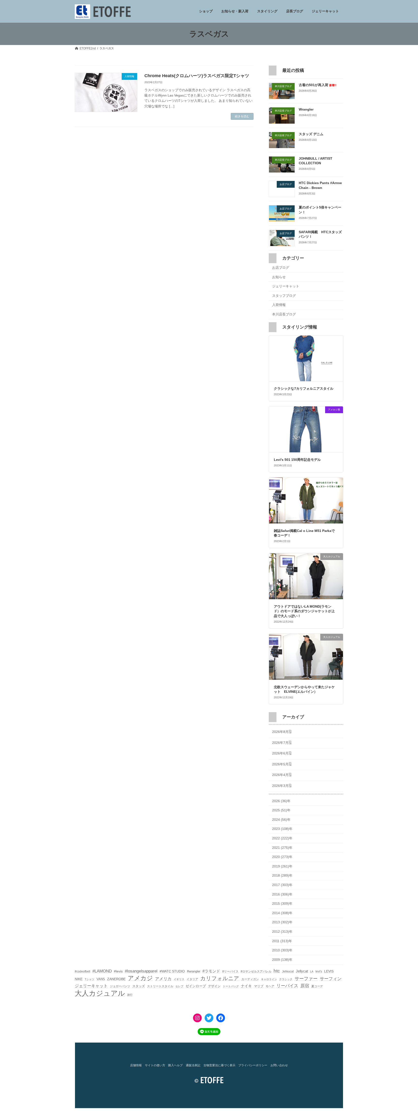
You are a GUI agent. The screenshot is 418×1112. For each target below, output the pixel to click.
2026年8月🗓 (281, 732)
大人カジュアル (100, 993)
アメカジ (140, 978)
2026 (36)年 (281, 801)
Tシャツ (89, 979)
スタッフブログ (284, 296)
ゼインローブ (196, 986)
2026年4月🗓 (281, 775)
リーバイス (287, 985)
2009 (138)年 (282, 960)
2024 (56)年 (281, 819)
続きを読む (242, 116)
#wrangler (193, 971)
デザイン (214, 986)
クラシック (285, 979)
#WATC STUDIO (172, 971)
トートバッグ (231, 986)
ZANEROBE (116, 979)
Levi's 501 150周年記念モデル (297, 460)
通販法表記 (193, 1065)
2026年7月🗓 (281, 743)
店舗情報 (136, 1065)
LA (311, 971)
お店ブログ (280, 267)
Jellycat (302, 971)
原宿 (304, 985)
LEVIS (329, 971)
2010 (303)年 (282, 950)
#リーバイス (230, 971)
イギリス (179, 979)
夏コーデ (317, 986)
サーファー (306, 978)
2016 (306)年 (282, 894)
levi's (318, 971)
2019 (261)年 (282, 866)
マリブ (258, 986)
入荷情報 (279, 305)
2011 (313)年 (282, 941)
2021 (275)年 (282, 848)
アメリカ (163, 979)
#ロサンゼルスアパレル (256, 971)
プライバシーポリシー (252, 1065)
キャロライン (269, 979)
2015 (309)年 (282, 904)
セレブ (179, 986)
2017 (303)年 (282, 885)
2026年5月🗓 (281, 764)
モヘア (270, 986)
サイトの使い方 (155, 1065)
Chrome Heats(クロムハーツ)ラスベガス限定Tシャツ (196, 75)
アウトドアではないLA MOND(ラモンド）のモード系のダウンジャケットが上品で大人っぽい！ (304, 611)
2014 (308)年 (282, 913)
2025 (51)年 (281, 810)
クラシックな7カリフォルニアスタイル (303, 389)
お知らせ (279, 277)
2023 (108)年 (282, 829)
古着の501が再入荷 (317, 85)
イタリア (192, 979)
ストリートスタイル (160, 986)
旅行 (130, 994)
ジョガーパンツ (120, 986)
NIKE (78, 979)
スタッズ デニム (311, 134)
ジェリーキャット (285, 286)
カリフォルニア (219, 978)
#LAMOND (102, 971)
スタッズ (138, 986)
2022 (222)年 (282, 838)
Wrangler (306, 110)
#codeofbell (82, 971)
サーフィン (331, 978)
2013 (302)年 (282, 922)
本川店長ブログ (284, 314)
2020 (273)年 (282, 857)
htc (277, 970)
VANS (101, 979)
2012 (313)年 (282, 931)
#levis (118, 971)
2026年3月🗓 (281, 786)
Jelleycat (288, 971)
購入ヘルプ (175, 1065)
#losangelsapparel (141, 971)
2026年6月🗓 (281, 753)
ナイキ (246, 986)
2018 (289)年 (282, 876)
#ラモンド (211, 971)
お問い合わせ (279, 1065)
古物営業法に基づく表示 (219, 1065)
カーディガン (250, 979)
